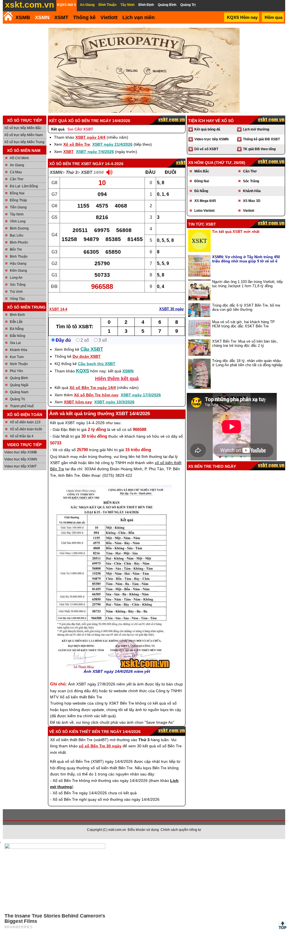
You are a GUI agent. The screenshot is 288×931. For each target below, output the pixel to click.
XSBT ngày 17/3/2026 (141, 395)
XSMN (42, 17)
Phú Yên (16, 371)
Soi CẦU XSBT (80, 129)
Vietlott (248, 211)
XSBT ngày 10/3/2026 (114, 402)
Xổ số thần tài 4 (21, 436)
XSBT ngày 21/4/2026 (112, 144)
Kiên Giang (18, 271)
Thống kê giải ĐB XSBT (261, 139)
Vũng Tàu (17, 299)
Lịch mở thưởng (256, 129)
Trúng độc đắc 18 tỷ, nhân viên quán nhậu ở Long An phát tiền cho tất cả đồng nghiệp (247, 363)
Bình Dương (19, 228)
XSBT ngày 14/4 (90, 137)
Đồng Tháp (18, 200)
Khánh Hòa (18, 350)
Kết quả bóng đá (207, 129)
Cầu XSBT (91, 349)
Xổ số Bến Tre (76, 144)
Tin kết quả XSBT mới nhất (235, 232)
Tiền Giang (18, 207)
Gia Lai (15, 343)
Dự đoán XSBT (87, 356)
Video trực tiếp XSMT (20, 466)
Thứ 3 (71, 172)
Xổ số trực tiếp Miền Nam (23, 135)
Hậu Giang (18, 264)
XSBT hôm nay (78, 402)
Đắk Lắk (16, 322)
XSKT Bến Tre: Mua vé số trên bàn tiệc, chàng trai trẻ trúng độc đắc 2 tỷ (245, 343)
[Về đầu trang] (282, 925)
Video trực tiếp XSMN (20, 459)
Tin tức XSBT (202, 224)
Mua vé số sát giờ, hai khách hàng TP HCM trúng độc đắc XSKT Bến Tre (243, 324)
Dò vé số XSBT (206, 149)
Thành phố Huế (22, 406)
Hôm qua (273, 17)
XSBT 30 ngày (171, 309)
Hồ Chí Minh (19, 158)
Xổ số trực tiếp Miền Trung (24, 142)
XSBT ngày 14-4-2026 (102, 163)
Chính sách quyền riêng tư (181, 830)
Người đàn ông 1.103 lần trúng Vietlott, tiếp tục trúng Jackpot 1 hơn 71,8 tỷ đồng (247, 284)
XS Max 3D (251, 201)
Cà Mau (16, 172)
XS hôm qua (200, 162)
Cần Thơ (16, 179)
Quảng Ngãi (19, 385)
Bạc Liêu (16, 235)
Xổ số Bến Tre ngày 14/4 (92, 387)
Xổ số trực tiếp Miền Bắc (22, 128)
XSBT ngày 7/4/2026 (95, 151)
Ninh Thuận (19, 364)
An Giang (17, 165)
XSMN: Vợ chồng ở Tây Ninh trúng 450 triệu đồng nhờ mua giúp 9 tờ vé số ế (246, 259)
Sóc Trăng (18, 285)
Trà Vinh (16, 292)
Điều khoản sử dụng (143, 830)
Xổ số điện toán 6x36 (26, 429)
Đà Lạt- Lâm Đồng (24, 186)
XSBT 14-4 (58, 309)
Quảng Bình (19, 378)
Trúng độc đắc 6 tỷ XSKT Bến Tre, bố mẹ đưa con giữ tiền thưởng (246, 307)
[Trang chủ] (8, 16)
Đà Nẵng (17, 329)
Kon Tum (17, 357)
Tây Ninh (17, 214)
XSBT (68, 151)
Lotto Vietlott (204, 211)
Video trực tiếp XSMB (20, 452)
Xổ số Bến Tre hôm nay (96, 395)
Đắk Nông (17, 336)
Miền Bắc (201, 171)
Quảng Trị (17, 399)
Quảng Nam (19, 392)
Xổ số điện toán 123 (25, 422)
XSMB (22, 17)
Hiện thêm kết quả (117, 378)
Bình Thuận (19, 256)
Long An (16, 278)
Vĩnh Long (18, 221)
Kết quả (57, 129)
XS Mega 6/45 (205, 201)
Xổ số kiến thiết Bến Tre (82, 731)
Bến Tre (16, 249)
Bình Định (17, 315)
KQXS (82, 371)
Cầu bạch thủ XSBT (96, 363)
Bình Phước (19, 242)
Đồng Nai (17, 193)
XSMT (61, 17)
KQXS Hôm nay (242, 17)
